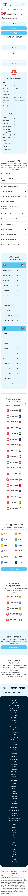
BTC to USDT (14, 732)
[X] (3, 693)
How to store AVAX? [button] (7, 224)
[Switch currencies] (14, 53)
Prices (8, 10)
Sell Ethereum (14, 759)
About (14, 824)
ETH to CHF (14, 801)
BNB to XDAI (14, 747)
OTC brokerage (14, 810)
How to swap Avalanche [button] (8, 239)
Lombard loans (14, 813)
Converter (14, 793)
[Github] (24, 693)
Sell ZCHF (14, 774)
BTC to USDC (14, 735)
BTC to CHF (14, 796)
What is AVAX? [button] (5, 174)
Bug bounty (14, 873)
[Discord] (9, 693)
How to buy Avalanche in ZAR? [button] (10, 234)
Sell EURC (14, 766)
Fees (14, 842)
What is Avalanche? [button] (7, 191)
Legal (12, 871)
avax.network (18, 97)
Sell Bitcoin (14, 757)
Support (14, 849)
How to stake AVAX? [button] (7, 201)
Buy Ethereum (14, 710)
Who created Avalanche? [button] (9, 219)
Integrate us (14, 815)
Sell (13, 33)
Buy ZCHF (14, 720)
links (15, 105)
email (18, 674)
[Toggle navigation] (23, 4)
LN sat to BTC (14, 740)
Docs (14, 859)
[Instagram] (16, 693)
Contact (14, 862)
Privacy (20, 871)
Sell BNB (14, 769)
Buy (13, 28)
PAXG (14, 788)
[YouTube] (19, 693)
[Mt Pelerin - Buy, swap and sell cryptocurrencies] (7, 4)
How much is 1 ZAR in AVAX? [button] (10, 186)
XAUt (14, 791)
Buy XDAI (14, 718)
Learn (14, 854)
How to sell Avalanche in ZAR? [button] (10, 245)
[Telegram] (6, 693)
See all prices (13, 569)
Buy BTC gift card (14, 705)
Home (2, 10)
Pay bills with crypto (14, 818)
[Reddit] (22, 693)
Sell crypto (14, 754)
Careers (14, 832)
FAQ (14, 852)
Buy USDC (14, 715)
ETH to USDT (14, 745)
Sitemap (25, 871)
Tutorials (14, 857)
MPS (14, 837)
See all (14, 723)
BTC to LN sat (14, 737)
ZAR (13, 24)
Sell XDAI (14, 771)
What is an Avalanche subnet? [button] (10, 196)
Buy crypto (14, 700)
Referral (14, 835)
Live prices (14, 780)
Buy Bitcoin (14, 703)
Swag (14, 845)
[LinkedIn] (11, 693)
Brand (14, 830)
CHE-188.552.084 (21, 869)
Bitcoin (14, 783)
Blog (14, 840)
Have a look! (22, 667)
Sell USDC (14, 764)
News (14, 827)
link (15, 108)
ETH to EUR (14, 803)
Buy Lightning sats (14, 708)
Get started (13, 647)
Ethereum (14, 786)
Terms (15, 871)
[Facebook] (14, 693)
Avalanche (16, 10)
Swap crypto (14, 727)
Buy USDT (14, 713)
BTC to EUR (14, 798)
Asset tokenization (14, 820)
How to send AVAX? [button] (7, 229)
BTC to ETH (14, 730)
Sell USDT (14, 762)
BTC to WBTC (14, 742)
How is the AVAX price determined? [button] (12, 214)
